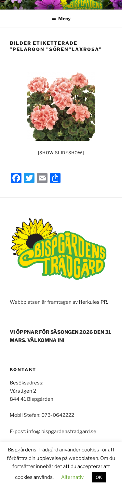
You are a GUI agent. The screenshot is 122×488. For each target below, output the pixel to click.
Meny (64, 18)
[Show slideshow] (61, 152)
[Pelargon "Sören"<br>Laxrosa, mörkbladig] (61, 106)
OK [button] (99, 477)
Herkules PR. (93, 302)
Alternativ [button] (72, 477)
